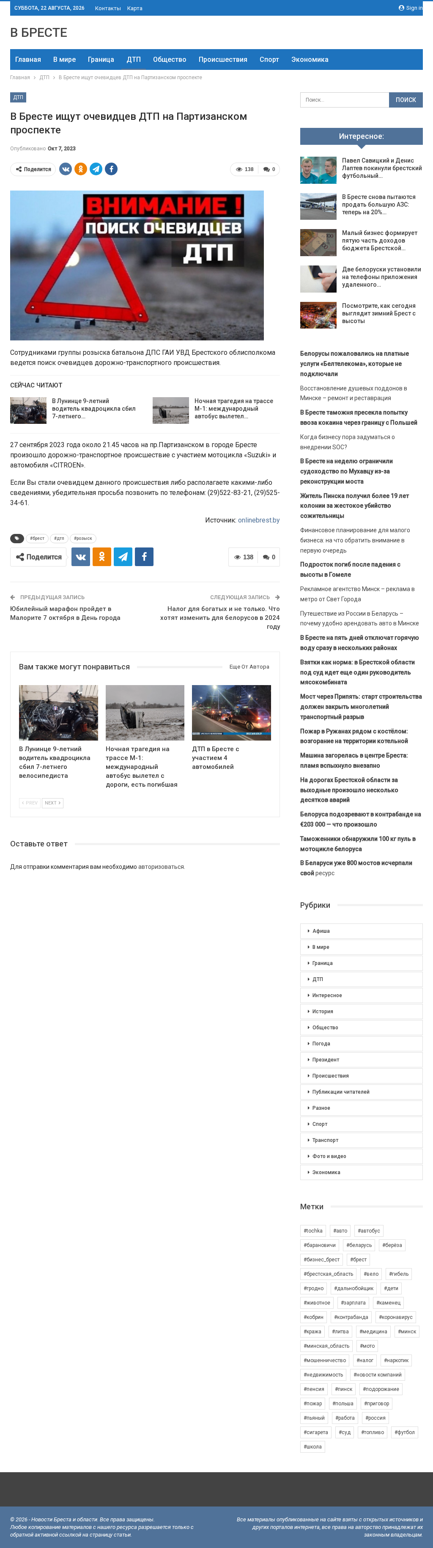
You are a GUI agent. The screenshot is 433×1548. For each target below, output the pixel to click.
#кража (312, 1332)
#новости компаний (378, 1375)
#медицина (373, 1332)
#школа (313, 1447)
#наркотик (396, 1360)
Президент (325, 1060)
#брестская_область (328, 1274)
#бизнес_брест (322, 1260)
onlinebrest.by (259, 520)
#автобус (369, 1231)
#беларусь (359, 1245)
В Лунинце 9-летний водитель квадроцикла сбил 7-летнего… (94, 409)
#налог (364, 1360)
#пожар (313, 1404)
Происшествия (223, 59)
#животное (317, 1303)
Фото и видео (329, 1156)
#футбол (405, 1432)
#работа (345, 1418)
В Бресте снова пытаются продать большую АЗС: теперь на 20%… (379, 205)
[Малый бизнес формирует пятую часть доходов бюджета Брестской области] (318, 242)
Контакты (108, 8)
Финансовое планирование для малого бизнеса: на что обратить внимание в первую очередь (355, 540)
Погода (321, 1044)
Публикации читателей (341, 1092)
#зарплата (353, 1303)
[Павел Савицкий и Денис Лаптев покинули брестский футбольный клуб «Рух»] (318, 170)
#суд (345, 1432)
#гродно (313, 1288)
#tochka (313, 1231)
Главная (28, 59)
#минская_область (326, 1346)
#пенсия (314, 1389)
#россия (375, 1418)
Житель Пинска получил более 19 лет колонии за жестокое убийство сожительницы (354, 506)
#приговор (376, 1404)
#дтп (59, 538)
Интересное (327, 995)
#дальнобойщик (353, 1288)
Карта (135, 8)
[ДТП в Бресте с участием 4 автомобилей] (231, 713)
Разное (321, 1108)
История (322, 1011)
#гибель (398, 1274)
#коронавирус (396, 1317)
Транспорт (325, 1140)
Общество (169, 59)
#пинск (343, 1389)
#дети (391, 1288)
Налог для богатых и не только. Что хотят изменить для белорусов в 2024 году (220, 617)
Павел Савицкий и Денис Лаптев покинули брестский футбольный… (382, 168)
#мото (367, 1346)
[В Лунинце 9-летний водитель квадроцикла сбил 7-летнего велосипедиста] (28, 410)
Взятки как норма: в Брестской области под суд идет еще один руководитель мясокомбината (357, 672)
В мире (64, 59)
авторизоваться (161, 866)
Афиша (321, 931)
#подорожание (381, 1389)
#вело (371, 1274)
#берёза (392, 1245)
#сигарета (316, 1432)
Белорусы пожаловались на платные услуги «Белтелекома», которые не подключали (354, 363)
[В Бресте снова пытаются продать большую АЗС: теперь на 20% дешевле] (318, 206)
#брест (37, 538)
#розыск (83, 538)
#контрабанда (351, 1317)
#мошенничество (325, 1360)
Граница (101, 59)
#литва (340, 1332)
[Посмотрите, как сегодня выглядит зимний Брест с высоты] (318, 315)
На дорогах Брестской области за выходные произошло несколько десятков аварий (349, 790)
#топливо (372, 1432)
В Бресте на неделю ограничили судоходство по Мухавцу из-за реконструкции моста (346, 471)
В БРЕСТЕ (38, 32)
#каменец (388, 1303)
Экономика (310, 59)
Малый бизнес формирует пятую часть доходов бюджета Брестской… (379, 240)
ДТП (133, 59)
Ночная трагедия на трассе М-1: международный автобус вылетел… (234, 409)
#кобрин (313, 1317)
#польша (343, 1404)
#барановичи (320, 1245)
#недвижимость (323, 1375)
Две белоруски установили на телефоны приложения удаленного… (381, 277)
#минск (407, 1332)
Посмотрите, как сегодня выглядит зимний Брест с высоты (379, 313)
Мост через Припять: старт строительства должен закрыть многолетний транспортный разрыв (361, 706)
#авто (340, 1231)
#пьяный (314, 1418)
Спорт (269, 59)
